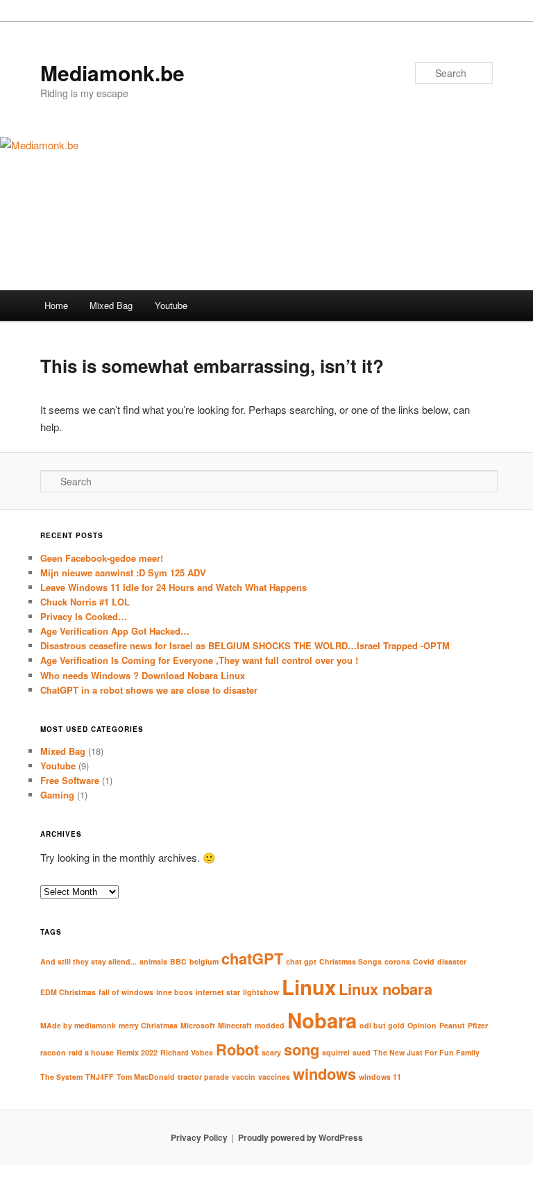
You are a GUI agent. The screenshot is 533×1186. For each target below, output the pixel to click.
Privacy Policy (199, 1137)
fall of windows (126, 992)
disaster (451, 961)
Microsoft (197, 1025)
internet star (218, 992)
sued (362, 1052)
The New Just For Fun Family (426, 1052)
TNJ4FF (99, 1076)
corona (397, 961)
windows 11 (380, 1076)
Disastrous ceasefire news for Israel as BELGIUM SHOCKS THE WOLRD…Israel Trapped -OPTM (245, 645)
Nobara (322, 1020)
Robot (237, 1049)
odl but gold (382, 1025)
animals (153, 961)
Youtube (171, 305)
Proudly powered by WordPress (300, 1137)
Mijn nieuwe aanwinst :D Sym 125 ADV (123, 572)
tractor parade (203, 1076)
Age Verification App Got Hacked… (114, 630)
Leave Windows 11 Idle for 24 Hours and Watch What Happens (173, 587)
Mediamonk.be (112, 72)
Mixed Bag (111, 305)
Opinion (422, 1025)
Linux (309, 986)
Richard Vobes (186, 1052)
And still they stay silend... (88, 961)
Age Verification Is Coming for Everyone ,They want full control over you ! (199, 660)
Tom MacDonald (146, 1076)
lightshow (261, 992)
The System (61, 1076)
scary (271, 1052)
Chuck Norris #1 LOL (85, 601)
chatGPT (252, 958)
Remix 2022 (137, 1052)
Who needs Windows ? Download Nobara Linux (142, 675)
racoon (53, 1052)
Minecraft (235, 1025)
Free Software (69, 780)
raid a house (91, 1052)
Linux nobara (385, 989)
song (301, 1049)
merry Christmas (148, 1025)
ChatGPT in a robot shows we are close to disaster (148, 689)
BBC (178, 961)
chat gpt (301, 961)
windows (324, 1073)
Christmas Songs (350, 961)
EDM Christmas (68, 992)
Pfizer (478, 1025)
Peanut (452, 1025)
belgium (204, 961)
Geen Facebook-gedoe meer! (101, 558)
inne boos (174, 992)
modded (270, 1025)
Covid (423, 961)
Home (56, 305)
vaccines (274, 1076)
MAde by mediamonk (78, 1025)
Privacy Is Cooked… (83, 616)
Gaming (57, 794)
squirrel (336, 1052)
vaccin (243, 1076)
